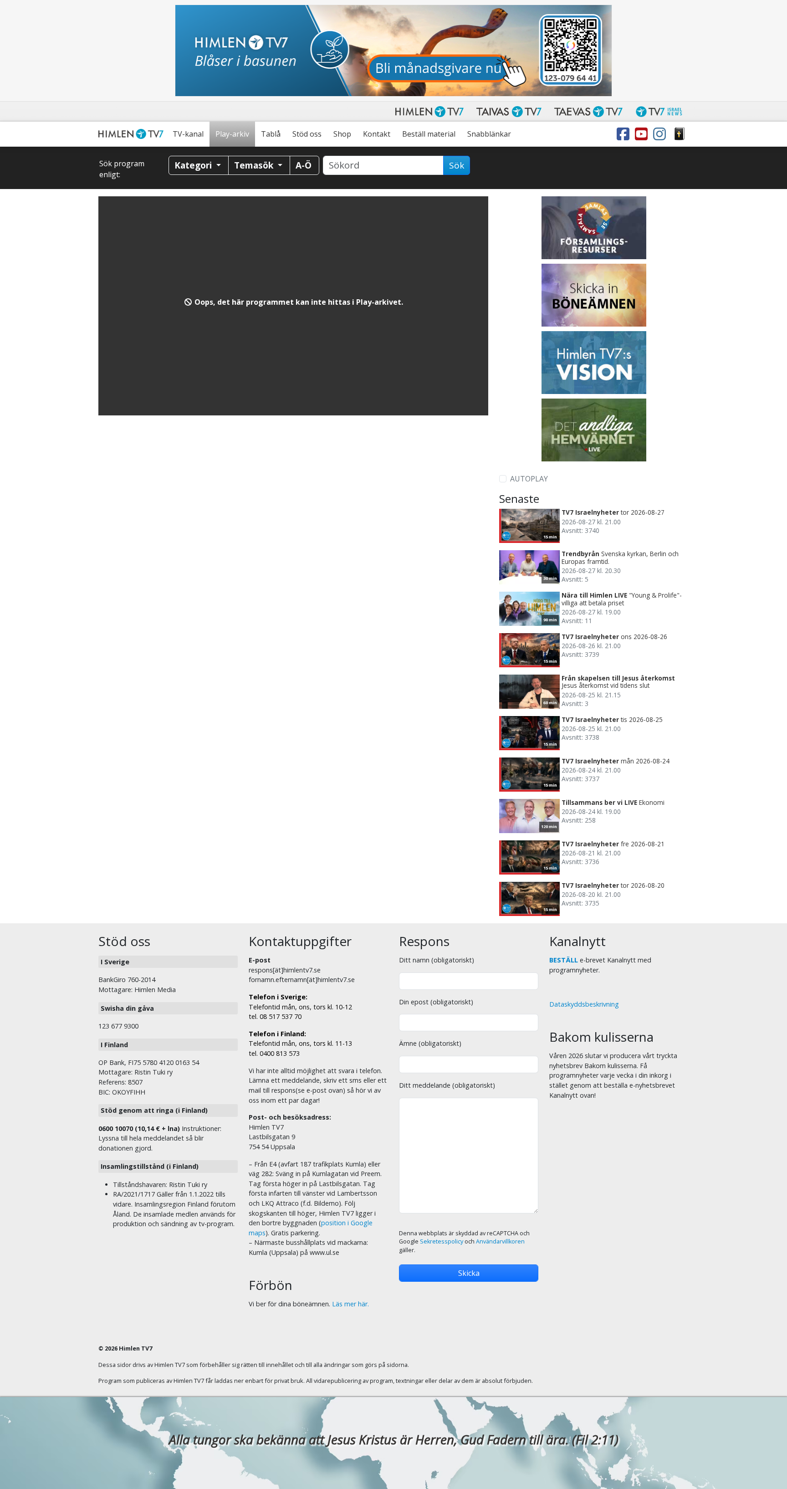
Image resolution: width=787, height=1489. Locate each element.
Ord (679, 134)
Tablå (271, 134)
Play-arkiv (232, 134)
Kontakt (376, 134)
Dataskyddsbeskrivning (584, 1004)
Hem (132, 134)
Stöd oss (307, 134)
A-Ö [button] (304, 165)
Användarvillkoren (500, 1241)
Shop (342, 134)
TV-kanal (188, 134)
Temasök (255, 165)
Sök (456, 165)
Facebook (625, 134)
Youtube (643, 134)
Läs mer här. (350, 1304)
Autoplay (529, 479)
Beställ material (428, 134)
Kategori (194, 165)
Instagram (661, 134)
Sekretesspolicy (441, 1241)
